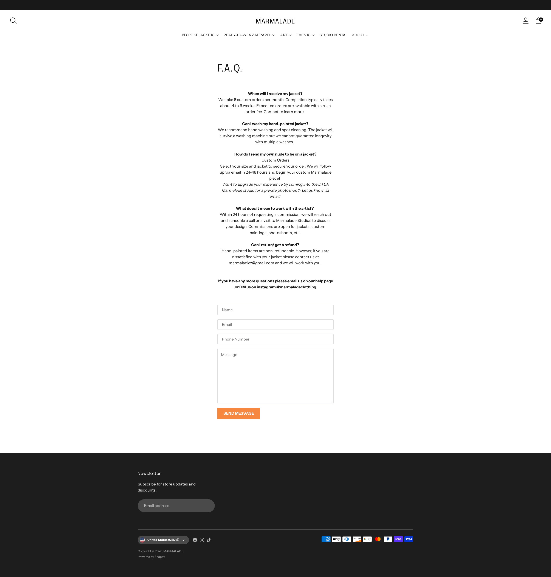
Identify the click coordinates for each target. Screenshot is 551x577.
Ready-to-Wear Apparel (247, 35)
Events (304, 35)
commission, (288, 214)
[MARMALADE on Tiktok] (208, 540)
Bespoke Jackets (198, 35)
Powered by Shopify (151, 557)
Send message (238, 413)
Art (283, 35)
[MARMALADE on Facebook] (195, 540)
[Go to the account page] (526, 21)
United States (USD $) (163, 540)
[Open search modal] (13, 21)
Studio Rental (334, 35)
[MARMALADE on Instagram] (201, 540)
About (358, 35)
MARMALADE (173, 551)
